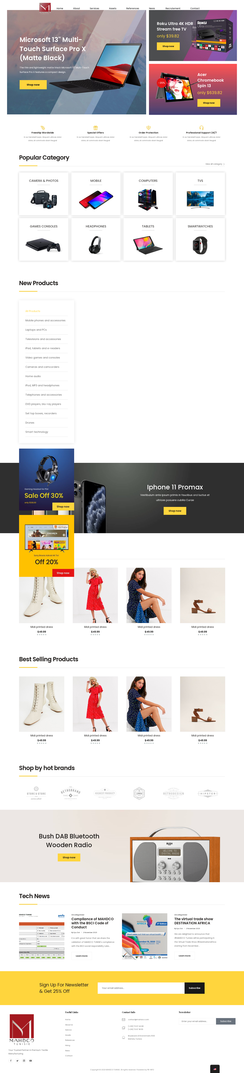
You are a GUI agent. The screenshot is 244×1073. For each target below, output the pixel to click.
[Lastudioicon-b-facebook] (10, 1060)
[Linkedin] (24, 1060)
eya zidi (77, 932)
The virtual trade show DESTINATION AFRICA (193, 921)
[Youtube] (30, 1060)
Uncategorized (77, 915)
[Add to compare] (52, 620)
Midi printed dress (41, 627)
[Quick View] (38, 620)
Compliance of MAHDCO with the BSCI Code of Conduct (92, 923)
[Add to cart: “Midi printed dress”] (31, 620)
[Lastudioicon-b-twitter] (17, 1060)
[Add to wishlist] (45, 620)
